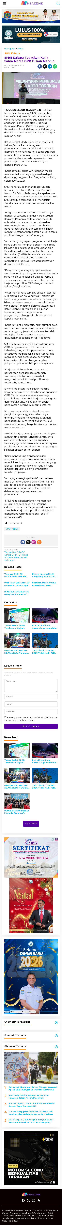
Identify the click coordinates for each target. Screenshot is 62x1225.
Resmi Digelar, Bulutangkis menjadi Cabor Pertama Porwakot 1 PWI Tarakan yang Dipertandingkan (31, 1121)
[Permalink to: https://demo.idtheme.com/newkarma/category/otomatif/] (56, 1022)
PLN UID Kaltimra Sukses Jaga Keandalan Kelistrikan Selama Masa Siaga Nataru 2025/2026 (44, 626)
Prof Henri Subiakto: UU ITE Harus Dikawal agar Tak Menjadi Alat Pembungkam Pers (16, 584)
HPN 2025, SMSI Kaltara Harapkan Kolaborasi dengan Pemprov (16, 593)
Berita (6, 67)
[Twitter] (28, 542)
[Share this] (39, 66)
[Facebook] (22, 542)
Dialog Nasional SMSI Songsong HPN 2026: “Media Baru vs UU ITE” (44, 575)
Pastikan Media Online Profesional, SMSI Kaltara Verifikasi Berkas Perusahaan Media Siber (44, 584)
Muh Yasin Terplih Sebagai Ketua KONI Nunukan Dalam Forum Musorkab (29, 1096)
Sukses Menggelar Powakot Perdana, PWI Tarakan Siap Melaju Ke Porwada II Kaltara (31, 1112)
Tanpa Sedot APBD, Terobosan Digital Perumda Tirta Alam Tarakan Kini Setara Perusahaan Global (15, 626)
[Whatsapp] (55, 66)
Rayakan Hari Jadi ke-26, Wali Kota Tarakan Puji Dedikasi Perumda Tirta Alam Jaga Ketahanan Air (16, 651)
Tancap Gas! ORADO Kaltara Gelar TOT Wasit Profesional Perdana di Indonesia (16, 555)
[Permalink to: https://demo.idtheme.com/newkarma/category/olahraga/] (56, 1047)
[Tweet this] (45, 66)
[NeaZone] (31, 3)
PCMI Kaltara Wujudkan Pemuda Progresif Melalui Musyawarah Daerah (16, 812)
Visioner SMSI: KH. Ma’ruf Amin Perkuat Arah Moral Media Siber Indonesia (16, 575)
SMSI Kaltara (12, 53)
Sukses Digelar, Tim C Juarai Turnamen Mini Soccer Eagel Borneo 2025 (32, 1104)
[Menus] (4, 3)
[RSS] (39, 542)
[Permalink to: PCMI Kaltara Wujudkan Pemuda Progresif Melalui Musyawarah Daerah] (17, 801)
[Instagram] (33, 542)
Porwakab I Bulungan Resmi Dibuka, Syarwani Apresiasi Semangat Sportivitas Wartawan (33, 1088)
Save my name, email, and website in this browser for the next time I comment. (30, 718)
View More (31, 823)
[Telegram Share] (50, 66)
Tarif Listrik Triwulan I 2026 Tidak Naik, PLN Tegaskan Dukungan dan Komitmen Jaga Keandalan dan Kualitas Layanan (44, 651)
